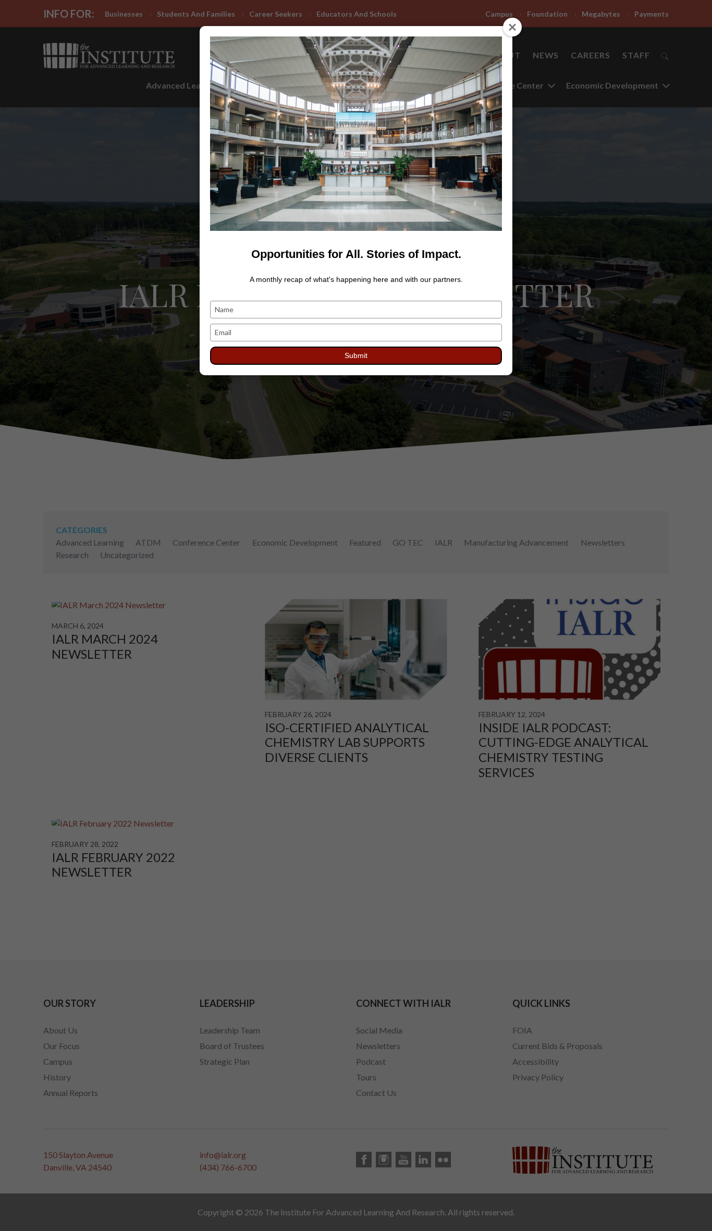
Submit (356, 355)
